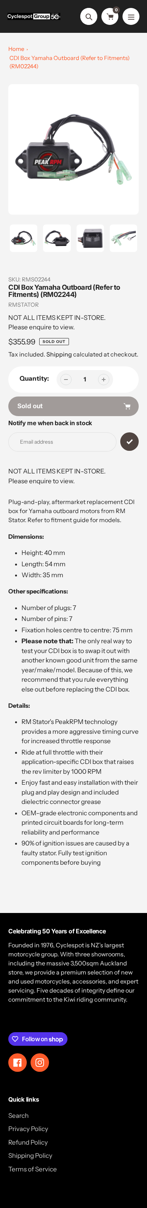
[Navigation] (130, 16)
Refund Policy (28, 1142)
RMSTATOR (23, 304)
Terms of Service (32, 1169)
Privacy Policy (28, 1129)
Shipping (59, 354)
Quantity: (34, 378)
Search (18, 1115)
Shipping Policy (30, 1155)
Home (16, 48)
